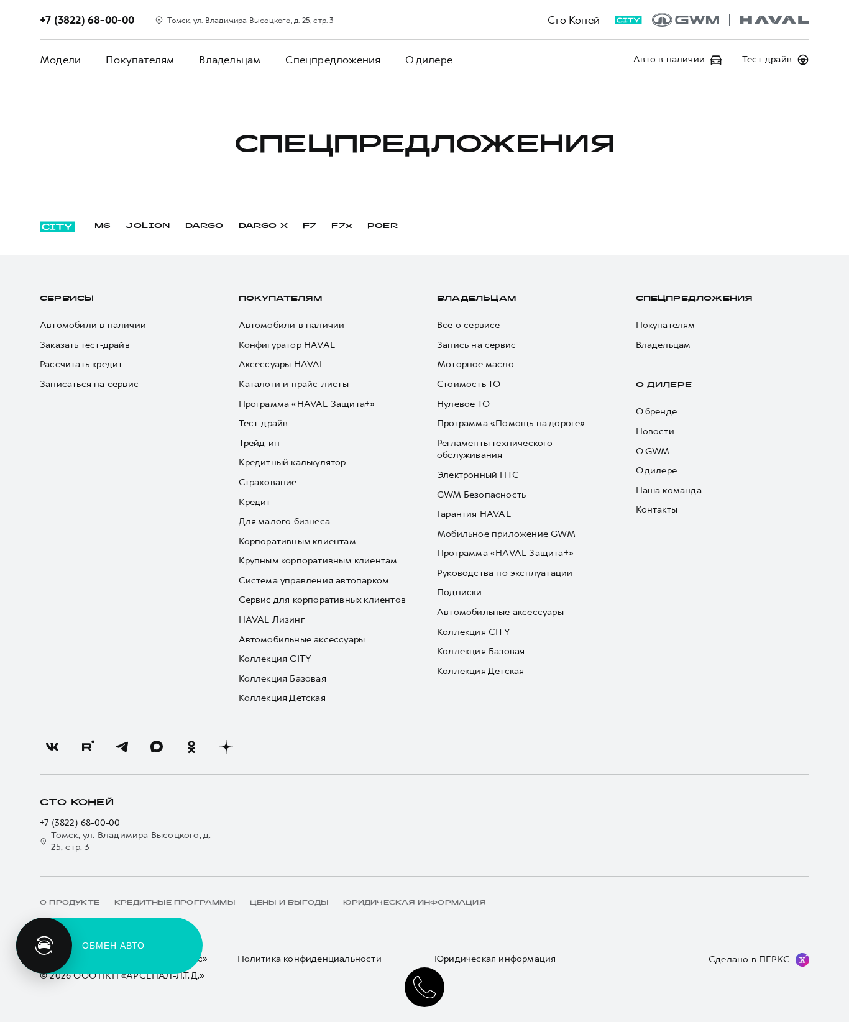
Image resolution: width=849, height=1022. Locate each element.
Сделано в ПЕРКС (749, 959)
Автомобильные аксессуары (302, 640)
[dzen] (226, 746)
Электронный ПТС (478, 475)
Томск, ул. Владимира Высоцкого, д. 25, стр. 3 (131, 841)
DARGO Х (263, 226)
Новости (655, 431)
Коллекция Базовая (282, 679)
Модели (60, 59)
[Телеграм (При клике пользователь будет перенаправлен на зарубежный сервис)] (121, 746)
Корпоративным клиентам (297, 541)
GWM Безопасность (481, 495)
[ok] (191, 746)
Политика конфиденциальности (309, 959)
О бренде (656, 411)
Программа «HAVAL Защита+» (307, 404)
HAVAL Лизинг (272, 620)
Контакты (657, 510)
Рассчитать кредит (81, 364)
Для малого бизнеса (285, 521)
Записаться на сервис (89, 384)
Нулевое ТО (463, 404)
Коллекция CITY (275, 659)
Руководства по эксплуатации (504, 573)
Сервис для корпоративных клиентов (322, 600)
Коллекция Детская (282, 698)
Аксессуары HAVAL (282, 364)
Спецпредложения (332, 59)
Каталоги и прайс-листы (294, 384)
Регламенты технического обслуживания (495, 449)
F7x (341, 226)
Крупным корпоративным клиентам (318, 561)
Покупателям (140, 59)
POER (382, 226)
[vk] (52, 746)
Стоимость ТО (468, 384)
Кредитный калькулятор (292, 462)
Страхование (268, 482)
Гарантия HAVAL (474, 514)
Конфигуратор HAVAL (287, 345)
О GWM (653, 451)
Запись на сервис (476, 345)
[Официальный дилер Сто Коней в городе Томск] (730, 20)
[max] (156, 746)
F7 (309, 226)
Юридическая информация (495, 959)
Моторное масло (475, 364)
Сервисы (67, 299)
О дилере (428, 59)
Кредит (255, 502)
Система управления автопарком (314, 580)
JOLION (148, 226)
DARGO (204, 226)
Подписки (459, 592)
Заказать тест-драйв (85, 345)
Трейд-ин (259, 443)
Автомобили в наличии (93, 325)
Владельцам (229, 59)
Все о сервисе (468, 325)
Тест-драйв (263, 423)
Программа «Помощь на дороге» (511, 423)
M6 (102, 226)
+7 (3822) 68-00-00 (80, 823)
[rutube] (87, 746)
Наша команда (669, 490)
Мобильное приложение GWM (506, 534)
